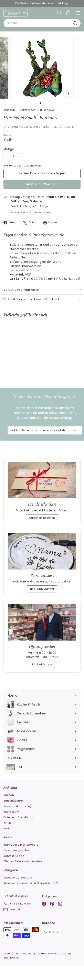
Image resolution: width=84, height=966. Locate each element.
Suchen (8, 795)
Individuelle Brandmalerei (21, 845)
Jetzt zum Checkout (42, 184)
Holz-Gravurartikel (42, 589)
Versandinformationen (21, 289)
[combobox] (42, 23)
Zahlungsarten (13, 801)
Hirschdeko (47, 110)
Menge (8, 149)
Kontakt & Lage (42, 664)
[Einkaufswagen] (68, 13)
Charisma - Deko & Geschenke (26, 127)
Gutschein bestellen (42, 518)
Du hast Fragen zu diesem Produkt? (31, 299)
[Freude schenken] (42, 480)
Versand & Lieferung (17, 806)
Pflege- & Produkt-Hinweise (22, 861)
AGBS (7, 823)
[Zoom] (67, 93)
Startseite (9, 110)
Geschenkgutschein (17, 850)
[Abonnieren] (74, 430)
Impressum (11, 812)
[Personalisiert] (42, 551)
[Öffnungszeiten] (42, 622)
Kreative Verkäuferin (17, 878)
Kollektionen (28, 110)
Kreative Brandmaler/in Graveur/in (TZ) (30, 883)
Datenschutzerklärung (18, 817)
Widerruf (9, 828)
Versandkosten (33, 165)
